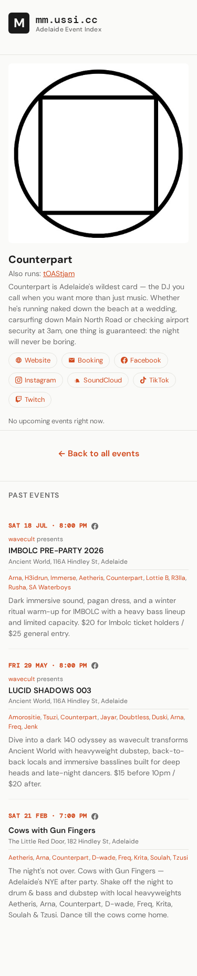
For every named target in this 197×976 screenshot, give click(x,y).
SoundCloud (103, 380)
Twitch (35, 399)
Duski (160, 717)
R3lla (178, 578)
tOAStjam (59, 273)
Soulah (160, 857)
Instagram (40, 380)
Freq (15, 726)
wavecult (21, 539)
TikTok (159, 380)
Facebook (145, 360)
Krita (141, 857)
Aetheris (91, 578)
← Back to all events (98, 453)
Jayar (108, 717)
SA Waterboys (50, 587)
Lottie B (157, 578)
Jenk (31, 726)
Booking (90, 360)
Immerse (63, 578)
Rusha (17, 587)
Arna (15, 578)
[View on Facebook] (94, 526)
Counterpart (124, 578)
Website (37, 360)
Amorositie (24, 717)
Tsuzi (50, 717)
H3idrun (36, 578)
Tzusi (180, 857)
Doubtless (134, 717)
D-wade (104, 857)
